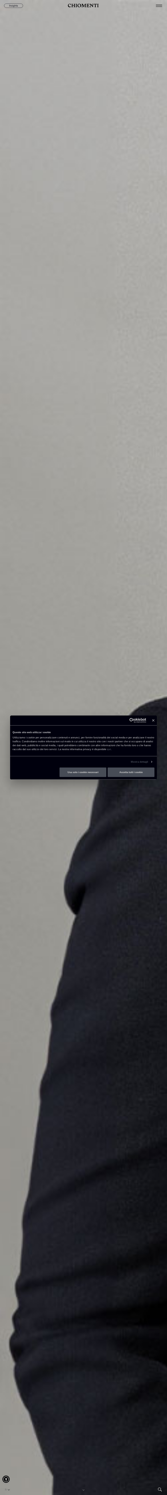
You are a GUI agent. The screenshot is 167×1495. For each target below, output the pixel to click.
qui (109, 749)
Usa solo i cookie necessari (83, 772)
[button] (6, 1479)
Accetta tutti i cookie (131, 772)
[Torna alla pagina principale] (83, 5)
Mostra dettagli (139, 761)
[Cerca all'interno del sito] (160, 1489)
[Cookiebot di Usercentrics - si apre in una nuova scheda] (132, 720)
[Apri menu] (161, 6)
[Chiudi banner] (153, 720)
